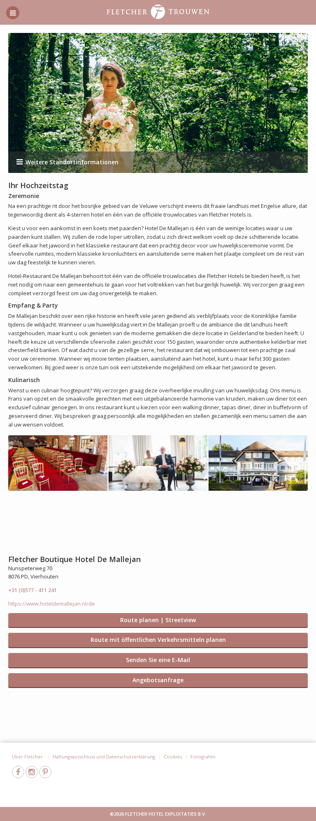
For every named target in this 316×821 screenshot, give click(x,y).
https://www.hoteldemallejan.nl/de (51, 603)
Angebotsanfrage (158, 680)
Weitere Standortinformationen (72, 162)
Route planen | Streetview (158, 620)
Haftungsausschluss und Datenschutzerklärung (104, 756)
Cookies (173, 756)
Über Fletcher (28, 756)
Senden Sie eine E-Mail (158, 660)
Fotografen (203, 756)
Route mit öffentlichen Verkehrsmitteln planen (158, 640)
